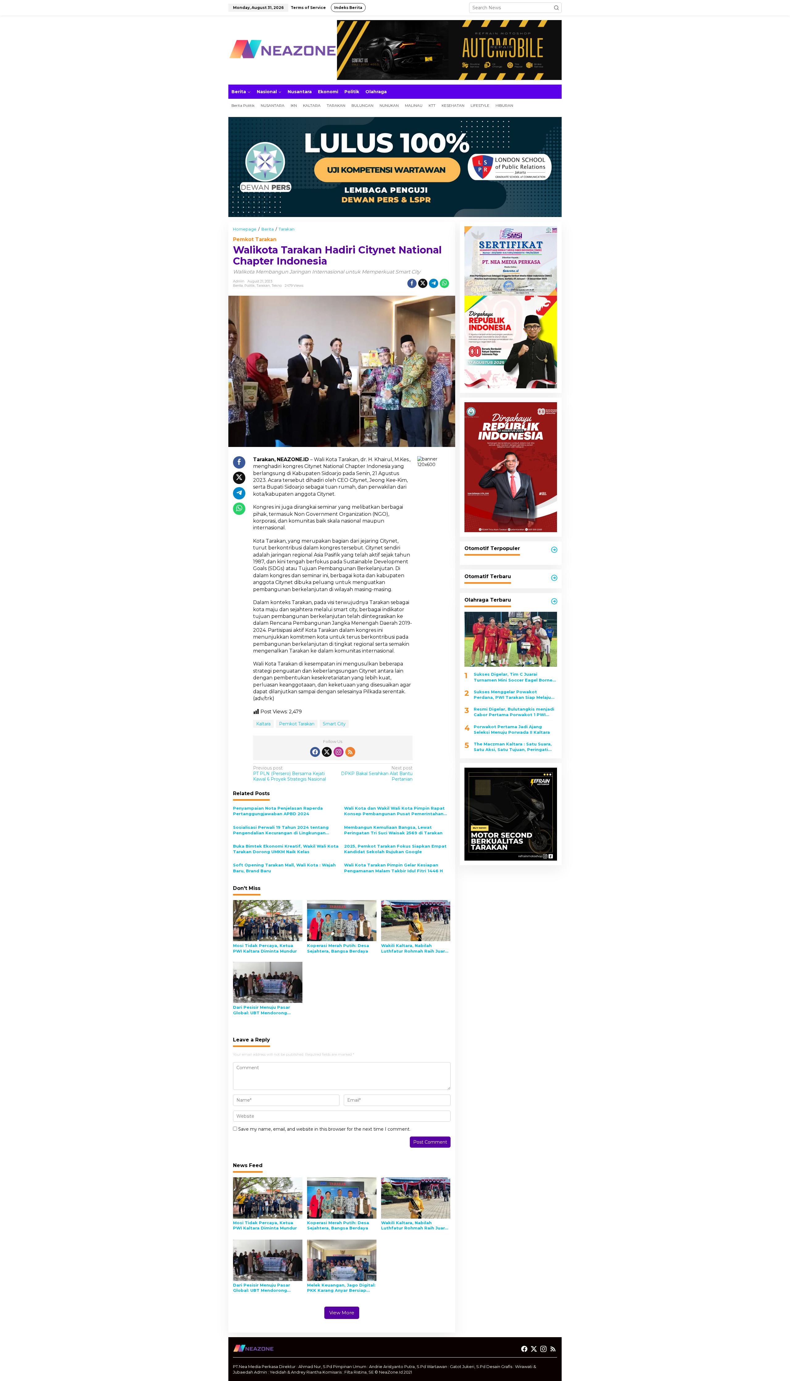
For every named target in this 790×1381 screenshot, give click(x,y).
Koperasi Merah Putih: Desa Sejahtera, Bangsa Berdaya (338, 948)
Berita (238, 285)
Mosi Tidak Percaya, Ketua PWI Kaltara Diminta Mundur (265, 948)
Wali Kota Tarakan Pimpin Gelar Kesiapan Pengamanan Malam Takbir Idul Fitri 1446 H (393, 867)
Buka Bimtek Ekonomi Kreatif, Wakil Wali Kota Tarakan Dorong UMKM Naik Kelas (286, 849)
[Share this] (412, 283)
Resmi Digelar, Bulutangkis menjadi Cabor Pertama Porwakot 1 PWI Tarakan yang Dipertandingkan (514, 712)
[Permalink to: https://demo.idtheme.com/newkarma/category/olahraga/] (554, 601)
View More (341, 1313)
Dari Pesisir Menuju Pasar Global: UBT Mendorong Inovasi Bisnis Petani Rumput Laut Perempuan (266, 1010)
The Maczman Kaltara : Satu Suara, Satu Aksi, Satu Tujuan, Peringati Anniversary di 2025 (513, 746)
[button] (556, 7)
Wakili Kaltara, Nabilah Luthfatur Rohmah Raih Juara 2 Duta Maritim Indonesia (414, 948)
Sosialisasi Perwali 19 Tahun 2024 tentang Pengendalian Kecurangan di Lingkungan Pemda (281, 830)
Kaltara (263, 724)
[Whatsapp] (444, 283)
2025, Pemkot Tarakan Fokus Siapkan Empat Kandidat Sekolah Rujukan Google (395, 849)
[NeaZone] (282, 49)
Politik (249, 285)
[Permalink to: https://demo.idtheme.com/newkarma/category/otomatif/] (554, 549)
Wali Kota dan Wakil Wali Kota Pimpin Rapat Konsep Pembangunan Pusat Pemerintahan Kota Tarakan (394, 811)
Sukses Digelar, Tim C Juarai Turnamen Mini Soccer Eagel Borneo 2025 (514, 677)
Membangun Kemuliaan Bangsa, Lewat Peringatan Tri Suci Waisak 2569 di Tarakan (393, 830)
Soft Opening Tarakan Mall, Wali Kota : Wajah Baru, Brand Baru (284, 867)
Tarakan (263, 285)
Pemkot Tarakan (254, 239)
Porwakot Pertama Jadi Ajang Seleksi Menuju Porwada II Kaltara (512, 729)
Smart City (334, 724)
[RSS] (350, 752)
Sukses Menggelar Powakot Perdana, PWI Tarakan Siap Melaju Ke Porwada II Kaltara (512, 694)
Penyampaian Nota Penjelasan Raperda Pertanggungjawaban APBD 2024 (278, 811)
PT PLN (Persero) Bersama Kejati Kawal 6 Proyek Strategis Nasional (289, 773)
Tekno (277, 285)
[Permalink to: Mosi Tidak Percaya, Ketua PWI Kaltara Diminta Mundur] (267, 920)
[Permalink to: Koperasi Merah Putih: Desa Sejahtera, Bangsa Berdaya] (341, 920)
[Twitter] (327, 752)
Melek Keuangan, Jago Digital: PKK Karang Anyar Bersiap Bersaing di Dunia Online (341, 1288)
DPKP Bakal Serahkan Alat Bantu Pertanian (377, 773)
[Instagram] (338, 752)
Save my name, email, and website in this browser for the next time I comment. (324, 1129)
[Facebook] (315, 752)
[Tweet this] (422, 283)
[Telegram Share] (433, 283)
